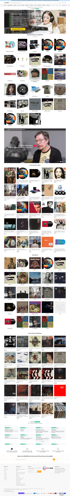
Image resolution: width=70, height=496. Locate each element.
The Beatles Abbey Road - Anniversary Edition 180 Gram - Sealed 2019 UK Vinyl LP (22, 198)
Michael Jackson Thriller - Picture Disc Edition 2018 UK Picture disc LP (9, 249)
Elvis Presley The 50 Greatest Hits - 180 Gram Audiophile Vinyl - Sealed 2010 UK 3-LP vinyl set (34, 215)
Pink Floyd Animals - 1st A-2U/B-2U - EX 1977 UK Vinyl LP (22, 381)
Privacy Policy (18, 481)
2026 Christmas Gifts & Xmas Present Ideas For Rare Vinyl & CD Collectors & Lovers (14, 489)
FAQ (25, 489)
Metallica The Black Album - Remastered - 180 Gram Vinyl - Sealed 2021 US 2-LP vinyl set (34, 232)
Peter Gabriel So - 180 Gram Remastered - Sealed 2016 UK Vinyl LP (47, 215)
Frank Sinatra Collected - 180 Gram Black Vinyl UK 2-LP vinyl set (34, 181)
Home (5, 5)
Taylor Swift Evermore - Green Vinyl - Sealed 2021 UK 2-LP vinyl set (9, 214)
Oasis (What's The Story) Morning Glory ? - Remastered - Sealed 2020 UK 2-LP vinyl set (10, 198)
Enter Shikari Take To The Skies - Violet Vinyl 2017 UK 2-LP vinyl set (59, 365)
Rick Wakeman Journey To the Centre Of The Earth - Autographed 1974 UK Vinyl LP (22, 416)
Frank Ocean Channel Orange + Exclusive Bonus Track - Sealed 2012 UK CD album (47, 249)
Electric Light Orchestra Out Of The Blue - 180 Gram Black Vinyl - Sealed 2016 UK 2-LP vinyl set (22, 215)
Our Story (43, 5)
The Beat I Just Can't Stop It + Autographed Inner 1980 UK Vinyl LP (47, 381)
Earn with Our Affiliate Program (20, 472)
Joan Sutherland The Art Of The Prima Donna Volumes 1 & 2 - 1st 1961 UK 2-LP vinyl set (10, 381)
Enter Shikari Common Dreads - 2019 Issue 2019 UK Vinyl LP (34, 365)
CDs (35, 5)
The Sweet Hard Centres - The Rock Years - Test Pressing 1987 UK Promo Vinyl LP (47, 398)
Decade (22, 5)
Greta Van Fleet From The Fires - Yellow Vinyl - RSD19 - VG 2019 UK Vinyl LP (59, 381)
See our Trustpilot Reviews (20, 478)
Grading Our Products (19, 479)
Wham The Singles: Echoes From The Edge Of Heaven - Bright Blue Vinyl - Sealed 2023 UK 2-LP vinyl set (60, 249)
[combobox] (34, 3)
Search (5, 488)
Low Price (31, 5)
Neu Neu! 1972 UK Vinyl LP (58, 397)
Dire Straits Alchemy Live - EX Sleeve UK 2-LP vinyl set (9, 365)
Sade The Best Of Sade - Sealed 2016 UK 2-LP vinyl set (59, 181)
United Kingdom (28, 493)
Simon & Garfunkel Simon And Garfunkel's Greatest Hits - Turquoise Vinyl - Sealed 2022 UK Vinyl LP (60, 215)
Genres (15, 5)
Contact (48, 5)
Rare (19, 5)
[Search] (60, 3)
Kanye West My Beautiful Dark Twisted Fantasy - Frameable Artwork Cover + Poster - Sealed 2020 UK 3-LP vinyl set (47, 232)
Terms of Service (18, 480)
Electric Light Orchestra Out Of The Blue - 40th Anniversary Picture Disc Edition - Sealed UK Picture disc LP (22, 181)
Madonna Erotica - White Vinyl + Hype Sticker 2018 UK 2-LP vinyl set (22, 365)
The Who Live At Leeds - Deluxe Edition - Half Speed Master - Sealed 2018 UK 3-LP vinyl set (47, 198)
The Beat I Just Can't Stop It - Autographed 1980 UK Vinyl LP (34, 381)
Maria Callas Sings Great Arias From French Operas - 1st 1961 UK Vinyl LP (47, 365)
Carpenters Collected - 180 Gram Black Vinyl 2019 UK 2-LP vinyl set (59, 231)
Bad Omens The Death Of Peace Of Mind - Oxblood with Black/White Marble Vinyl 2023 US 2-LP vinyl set (22, 398)
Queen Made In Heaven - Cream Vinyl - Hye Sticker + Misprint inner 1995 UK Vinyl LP (34, 416)
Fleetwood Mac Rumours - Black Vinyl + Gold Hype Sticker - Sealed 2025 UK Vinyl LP (47, 181)
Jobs (16, 471)
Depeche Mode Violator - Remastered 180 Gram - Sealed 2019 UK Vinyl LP (22, 232)
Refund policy (13, 488)
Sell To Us (39, 5)
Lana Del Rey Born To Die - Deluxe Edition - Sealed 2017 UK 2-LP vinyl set (34, 249)
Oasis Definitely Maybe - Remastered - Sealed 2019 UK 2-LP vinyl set (22, 249)
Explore (27, 5)
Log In (64, 5)
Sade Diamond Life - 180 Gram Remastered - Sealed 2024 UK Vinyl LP (9, 232)
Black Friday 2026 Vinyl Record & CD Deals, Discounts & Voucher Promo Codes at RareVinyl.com (33, 488)
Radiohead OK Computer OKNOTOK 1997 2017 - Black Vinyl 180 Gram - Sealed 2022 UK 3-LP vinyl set (60, 198)
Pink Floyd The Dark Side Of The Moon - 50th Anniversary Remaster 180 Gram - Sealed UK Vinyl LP (34, 198)
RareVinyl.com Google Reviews (20, 485)
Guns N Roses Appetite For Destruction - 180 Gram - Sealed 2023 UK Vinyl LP (9, 398)
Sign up (39, 471)
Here (36, 36)
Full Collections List (18, 488)
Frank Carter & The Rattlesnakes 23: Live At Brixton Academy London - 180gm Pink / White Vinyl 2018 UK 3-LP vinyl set (35, 399)
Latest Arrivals (9, 5)
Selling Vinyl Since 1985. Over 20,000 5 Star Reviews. (35, 7)
